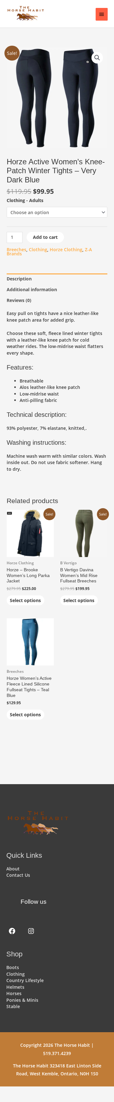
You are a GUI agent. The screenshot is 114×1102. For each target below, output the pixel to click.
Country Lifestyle (25, 980)
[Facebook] (12, 931)
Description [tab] (19, 279)
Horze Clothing (66, 249)
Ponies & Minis (22, 1000)
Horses (14, 993)
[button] (97, 57)
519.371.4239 (57, 1053)
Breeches (16, 249)
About (13, 869)
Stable (13, 1006)
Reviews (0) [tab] (19, 300)
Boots (12, 967)
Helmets (15, 987)
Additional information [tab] (32, 289)
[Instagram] (31, 931)
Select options (25, 600)
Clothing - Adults (25, 200)
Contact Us (18, 875)
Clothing (38, 249)
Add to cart (45, 237)
